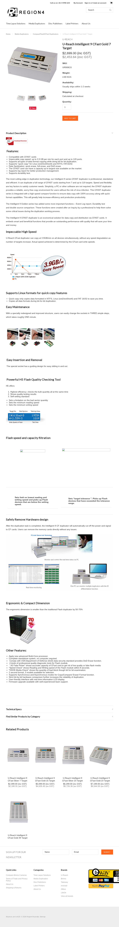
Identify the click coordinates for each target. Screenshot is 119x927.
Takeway (64, 882)
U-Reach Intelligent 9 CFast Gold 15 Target (45, 779)
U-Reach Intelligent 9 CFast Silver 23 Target (72, 779)
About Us (86, 23)
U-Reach (64, 875)
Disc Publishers (55, 23)
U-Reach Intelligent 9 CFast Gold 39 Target (17, 836)
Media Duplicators (37, 23)
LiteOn (63, 893)
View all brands (67, 896)
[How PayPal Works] (101, 888)
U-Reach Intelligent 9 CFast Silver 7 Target (17, 779)
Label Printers (72, 23)
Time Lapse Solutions (15, 23)
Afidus (63, 889)
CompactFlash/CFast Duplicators (45, 34)
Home (8, 34)
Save (34, 108)
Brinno (63, 879)
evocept (64, 886)
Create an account (99, 3)
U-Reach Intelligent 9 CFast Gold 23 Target (100, 779)
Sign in (87, 3)
